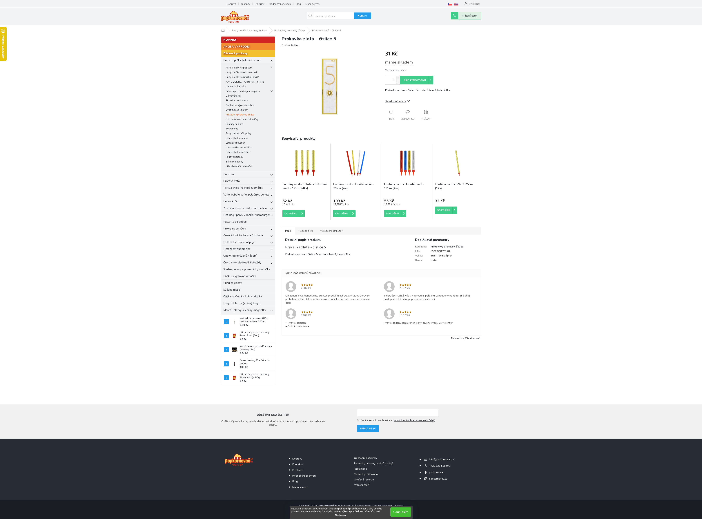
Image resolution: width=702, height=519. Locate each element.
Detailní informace (395, 101)
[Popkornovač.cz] (450, 4)
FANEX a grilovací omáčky (239, 276)
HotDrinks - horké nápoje (239, 242)
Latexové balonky (235, 142)
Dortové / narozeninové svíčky (242, 119)
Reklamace (360, 469)
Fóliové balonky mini (237, 138)
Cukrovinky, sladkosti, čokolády (242, 262)
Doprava (231, 4)
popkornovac (436, 472)
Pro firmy (259, 4)
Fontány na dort (234, 124)
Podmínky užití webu (366, 474)
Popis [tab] (288, 231)
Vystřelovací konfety (237, 110)
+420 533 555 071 (440, 466)
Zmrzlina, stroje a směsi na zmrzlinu (245, 208)
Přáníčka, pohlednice (237, 100)
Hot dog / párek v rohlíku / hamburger (246, 215)
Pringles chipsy (232, 283)
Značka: (290, 45)
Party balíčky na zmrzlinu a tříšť (242, 77)
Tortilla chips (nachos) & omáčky (243, 188)
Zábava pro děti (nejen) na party (243, 91)
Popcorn (228, 174)
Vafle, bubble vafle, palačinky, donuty (246, 194)
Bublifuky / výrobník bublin (240, 105)
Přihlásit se (368, 428)
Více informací (372, 511)
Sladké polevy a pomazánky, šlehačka (246, 269)
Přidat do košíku (415, 80)
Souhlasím (400, 512)
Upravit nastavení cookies (388, 505)
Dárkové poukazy (235, 53)
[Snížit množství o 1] (398, 82)
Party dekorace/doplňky (238, 133)
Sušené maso (231, 290)
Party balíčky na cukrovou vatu (242, 72)
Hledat (362, 15)
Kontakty (245, 4)
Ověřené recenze (364, 479)
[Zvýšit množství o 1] (398, 78)
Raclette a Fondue (235, 222)
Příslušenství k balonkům (239, 166)
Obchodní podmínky (365, 458)
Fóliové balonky (234, 157)
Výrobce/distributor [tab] (331, 231)
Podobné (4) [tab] (306, 231)
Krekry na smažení (234, 228)
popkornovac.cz (438, 478)
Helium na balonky (236, 86)
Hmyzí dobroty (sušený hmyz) (242, 303)
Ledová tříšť (230, 201)
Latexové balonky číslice (239, 147)
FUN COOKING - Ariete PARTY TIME (245, 82)
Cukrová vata (231, 181)
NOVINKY (230, 40)
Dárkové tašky (233, 95)
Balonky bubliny (234, 161)
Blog (298, 4)
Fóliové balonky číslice (238, 152)
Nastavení (340, 515)
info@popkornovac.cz (441, 459)
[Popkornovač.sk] (456, 4)
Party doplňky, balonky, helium (242, 60)
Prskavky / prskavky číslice (240, 114)
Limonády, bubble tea (237, 249)
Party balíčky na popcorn (239, 67)
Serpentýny (232, 128)
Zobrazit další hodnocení (465, 338)
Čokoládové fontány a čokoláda (243, 235)
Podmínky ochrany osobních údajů (373, 463)
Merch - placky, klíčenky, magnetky (244, 310)
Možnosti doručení (395, 70)
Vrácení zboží (361, 485)
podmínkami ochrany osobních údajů (414, 420)
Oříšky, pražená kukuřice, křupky (242, 296)
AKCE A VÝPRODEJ (236, 46)
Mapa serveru (312, 4)
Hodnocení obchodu (280, 4)
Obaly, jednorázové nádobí (239, 256)
